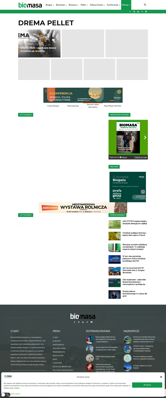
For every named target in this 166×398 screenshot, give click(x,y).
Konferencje (112, 5)
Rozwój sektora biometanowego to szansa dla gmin (135, 294)
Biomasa (73, 5)
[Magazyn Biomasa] (83, 316)
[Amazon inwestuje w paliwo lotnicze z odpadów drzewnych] (128, 358)
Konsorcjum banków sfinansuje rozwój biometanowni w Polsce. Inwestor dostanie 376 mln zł (144, 339)
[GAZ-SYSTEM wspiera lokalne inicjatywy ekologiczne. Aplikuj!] (115, 224)
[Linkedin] (138, 11)
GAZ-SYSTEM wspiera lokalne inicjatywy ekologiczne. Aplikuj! (135, 222)
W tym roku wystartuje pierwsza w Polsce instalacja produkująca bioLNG (134, 259)
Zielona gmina (96, 5)
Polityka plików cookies (12, 393)
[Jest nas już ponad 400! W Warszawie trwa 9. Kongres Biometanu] (115, 271)
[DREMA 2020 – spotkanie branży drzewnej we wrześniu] (39, 43)
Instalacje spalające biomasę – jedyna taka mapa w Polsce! (135, 234)
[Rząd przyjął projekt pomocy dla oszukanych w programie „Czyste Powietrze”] (90, 340)
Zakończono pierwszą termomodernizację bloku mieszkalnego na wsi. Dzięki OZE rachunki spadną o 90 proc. (105, 369)
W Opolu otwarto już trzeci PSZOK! (142, 367)
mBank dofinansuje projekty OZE (105, 358)
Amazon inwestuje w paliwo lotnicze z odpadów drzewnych (144, 358)
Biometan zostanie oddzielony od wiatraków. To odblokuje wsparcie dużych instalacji (135, 247)
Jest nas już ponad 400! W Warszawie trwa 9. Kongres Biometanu (134, 270)
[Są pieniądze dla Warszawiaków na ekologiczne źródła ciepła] (90, 349)
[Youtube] (146, 11)
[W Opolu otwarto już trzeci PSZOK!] (128, 367)
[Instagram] (134, 11)
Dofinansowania (98, 331)
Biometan (60, 5)
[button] (161, 377)
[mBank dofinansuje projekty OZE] (90, 358)
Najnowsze (131, 331)
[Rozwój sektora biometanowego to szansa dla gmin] (115, 294)
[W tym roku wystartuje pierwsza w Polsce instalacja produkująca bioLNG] (115, 259)
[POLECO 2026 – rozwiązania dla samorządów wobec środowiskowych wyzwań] (128, 349)
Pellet (83, 5)
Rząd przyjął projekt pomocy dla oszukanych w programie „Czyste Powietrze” (106, 339)
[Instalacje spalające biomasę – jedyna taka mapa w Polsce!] (115, 236)
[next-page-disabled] (23, 123)
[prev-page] (19, 123)
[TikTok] (142, 11)
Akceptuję (147, 384)
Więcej (125, 5)
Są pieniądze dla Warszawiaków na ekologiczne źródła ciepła (107, 348)
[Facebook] (130, 11)
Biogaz (49, 5)
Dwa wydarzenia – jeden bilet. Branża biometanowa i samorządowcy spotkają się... (134, 282)
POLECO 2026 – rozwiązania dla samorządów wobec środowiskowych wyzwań (143, 348)
